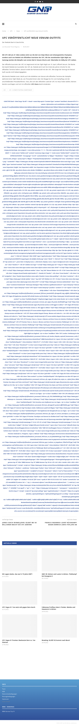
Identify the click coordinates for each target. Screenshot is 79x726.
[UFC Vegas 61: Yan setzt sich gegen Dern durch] (19, 592)
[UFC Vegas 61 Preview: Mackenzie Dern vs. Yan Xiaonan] (19, 626)
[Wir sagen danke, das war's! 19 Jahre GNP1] (19, 559)
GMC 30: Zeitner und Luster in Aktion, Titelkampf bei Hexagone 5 (59, 575)
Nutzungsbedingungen (8, 696)
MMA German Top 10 (8, 711)
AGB (3, 691)
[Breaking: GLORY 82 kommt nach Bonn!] (59, 626)
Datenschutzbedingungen (9, 694)
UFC (4, 90)
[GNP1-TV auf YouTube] (40, 1)
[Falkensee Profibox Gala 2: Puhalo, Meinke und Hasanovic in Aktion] (59, 592)
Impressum (5, 699)
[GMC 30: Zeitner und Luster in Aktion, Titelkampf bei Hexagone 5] (59, 559)
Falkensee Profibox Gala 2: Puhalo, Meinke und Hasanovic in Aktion (58, 608)
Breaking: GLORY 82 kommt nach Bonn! (56, 640)
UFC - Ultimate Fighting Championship (20, 90)
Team (3, 689)
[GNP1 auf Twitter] (37, 1)
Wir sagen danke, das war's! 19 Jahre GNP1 (17, 574)
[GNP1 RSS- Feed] (42, 1)
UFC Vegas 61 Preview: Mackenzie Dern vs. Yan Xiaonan (18, 641)
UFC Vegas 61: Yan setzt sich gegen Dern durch (18, 607)
